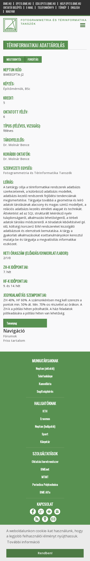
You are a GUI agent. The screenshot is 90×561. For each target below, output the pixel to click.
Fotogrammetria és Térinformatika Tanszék (37, 173)
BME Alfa (45, 492)
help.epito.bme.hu (70, 3)
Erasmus (45, 418)
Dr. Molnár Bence (16, 145)
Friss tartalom (14, 340)
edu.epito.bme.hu (46, 3)
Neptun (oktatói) (45, 368)
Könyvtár (45, 441)
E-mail (29, 7)
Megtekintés (14, 59)
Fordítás (33, 59)
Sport (45, 434)
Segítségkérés (45, 391)
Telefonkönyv (46, 7)
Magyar (10, 11)
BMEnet (45, 469)
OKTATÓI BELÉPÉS (12, 7)
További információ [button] (23, 542)
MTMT (45, 476)
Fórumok (10, 336)
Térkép (62, 7)
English (75, 7)
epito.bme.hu (23, 3)
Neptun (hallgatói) (45, 426)
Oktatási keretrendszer (45, 461)
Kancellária (45, 383)
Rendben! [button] (45, 553)
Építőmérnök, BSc (16, 89)
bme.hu (7, 3)
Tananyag (12, 323)
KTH (45, 411)
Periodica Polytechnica (45, 484)
